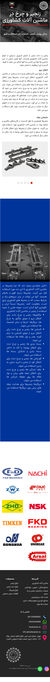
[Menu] (3, 6)
